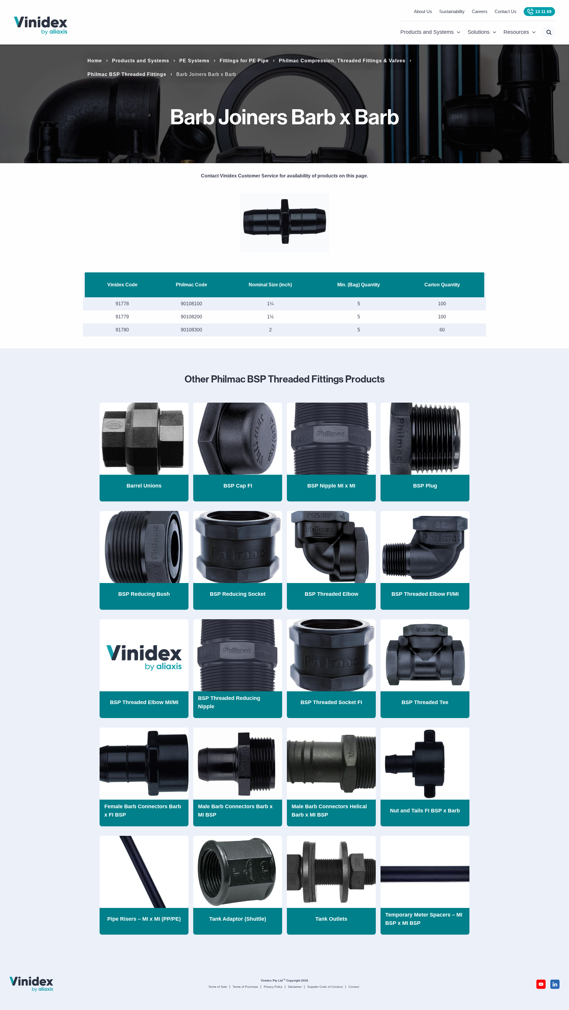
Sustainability (452, 11)
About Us (423, 11)
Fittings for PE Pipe (244, 60)
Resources (516, 32)
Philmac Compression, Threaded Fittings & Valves (342, 60)
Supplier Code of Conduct (325, 986)
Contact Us (506, 11)
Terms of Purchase (245, 986)
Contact (354, 986)
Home (94, 60)
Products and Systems (427, 32)
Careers (480, 11)
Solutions (479, 32)
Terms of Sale (217, 986)
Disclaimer (295, 986)
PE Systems (194, 60)
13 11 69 (543, 11)
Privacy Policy (273, 986)
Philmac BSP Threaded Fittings (126, 74)
